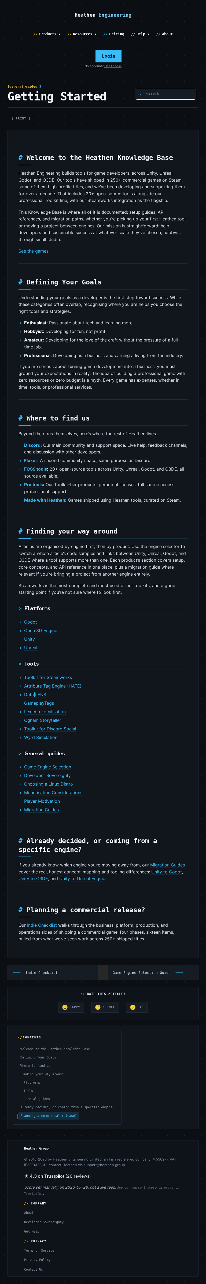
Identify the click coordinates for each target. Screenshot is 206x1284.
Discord (32, 445)
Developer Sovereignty (47, 775)
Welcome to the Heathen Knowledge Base (55, 1049)
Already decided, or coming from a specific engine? (67, 1107)
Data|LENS (35, 694)
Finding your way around (42, 1074)
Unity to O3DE (33, 878)
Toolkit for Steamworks (48, 677)
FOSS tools (35, 469)
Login (108, 56)
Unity (29, 639)
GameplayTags (39, 703)
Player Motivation (42, 801)
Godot (30, 622)
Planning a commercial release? (48, 1116)
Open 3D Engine (40, 630)
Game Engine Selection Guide (142, 973)
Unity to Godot (166, 871)
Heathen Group (36, 1148)
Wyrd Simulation (40, 737)
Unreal (30, 647)
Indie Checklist (42, 925)
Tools (28, 1091)
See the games (34, 251)
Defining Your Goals (38, 1057)
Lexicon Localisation (45, 711)
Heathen (103, 15)
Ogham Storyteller (42, 720)
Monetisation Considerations (53, 792)
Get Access (113, 66)
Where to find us (35, 1066)
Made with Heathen (44, 500)
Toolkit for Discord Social (50, 728)
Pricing (116, 34)
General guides (37, 1099)
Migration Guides (41, 809)
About (167, 34)
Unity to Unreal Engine (82, 878)
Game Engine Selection (47, 766)
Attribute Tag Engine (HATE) (53, 686)
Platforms (32, 1082)
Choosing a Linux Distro (48, 784)
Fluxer (30, 460)
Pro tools (33, 484)
